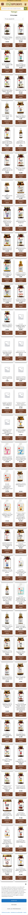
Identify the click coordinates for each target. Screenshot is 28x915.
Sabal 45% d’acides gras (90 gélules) (7, 353)
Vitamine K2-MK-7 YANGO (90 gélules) (20, 841)
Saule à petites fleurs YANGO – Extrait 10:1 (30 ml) (7, 679)
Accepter (14, 900)
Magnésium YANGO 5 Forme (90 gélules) (21, 116)
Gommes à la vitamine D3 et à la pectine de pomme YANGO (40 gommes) (7, 871)
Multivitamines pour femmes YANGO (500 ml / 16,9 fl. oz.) (7, 459)
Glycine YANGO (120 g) (7, 378)
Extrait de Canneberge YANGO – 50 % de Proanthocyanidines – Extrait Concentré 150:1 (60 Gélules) (21, 707)
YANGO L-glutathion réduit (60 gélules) (7, 404)
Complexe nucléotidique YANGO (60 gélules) (21, 545)
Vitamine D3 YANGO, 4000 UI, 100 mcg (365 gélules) (21, 870)
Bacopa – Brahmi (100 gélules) (7, 65)
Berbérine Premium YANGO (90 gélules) (7, 249)
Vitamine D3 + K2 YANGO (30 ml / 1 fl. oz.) (20, 143)
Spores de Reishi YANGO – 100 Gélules (21, 814)
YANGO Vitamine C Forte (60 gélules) (7, 300)
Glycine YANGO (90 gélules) (20, 678)
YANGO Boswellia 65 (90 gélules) (21, 222)
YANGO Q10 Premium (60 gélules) (21, 485)
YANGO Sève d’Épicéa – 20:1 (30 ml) (7, 627)
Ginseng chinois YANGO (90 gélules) (7, 735)
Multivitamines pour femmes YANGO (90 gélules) (7, 545)
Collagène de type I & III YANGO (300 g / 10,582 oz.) (21, 327)
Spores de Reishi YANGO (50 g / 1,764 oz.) (7, 815)
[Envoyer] (25, 8)
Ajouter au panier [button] (7, 45)
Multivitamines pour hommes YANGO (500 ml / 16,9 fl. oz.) (21, 459)
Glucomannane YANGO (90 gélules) (20, 196)
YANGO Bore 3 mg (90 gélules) (7, 571)
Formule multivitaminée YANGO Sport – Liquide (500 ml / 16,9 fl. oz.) (7, 487)
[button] (26, 884)
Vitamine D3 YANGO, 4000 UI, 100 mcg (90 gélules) (7, 143)
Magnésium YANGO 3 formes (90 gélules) (7, 326)
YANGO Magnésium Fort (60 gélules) (7, 274)
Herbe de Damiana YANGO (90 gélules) (20, 787)
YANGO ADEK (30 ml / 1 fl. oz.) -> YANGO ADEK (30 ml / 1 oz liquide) (7, 599)
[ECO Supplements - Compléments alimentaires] (14, 4)
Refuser (14, 904)
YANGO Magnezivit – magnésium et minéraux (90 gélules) (7, 432)
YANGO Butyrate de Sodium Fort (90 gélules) (7, 706)
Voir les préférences (14, 908)
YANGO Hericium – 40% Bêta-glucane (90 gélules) (7, 170)
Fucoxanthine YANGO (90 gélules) (7, 38)
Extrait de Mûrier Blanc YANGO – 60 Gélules (7, 91)
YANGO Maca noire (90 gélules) (21, 91)
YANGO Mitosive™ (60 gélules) (21, 353)
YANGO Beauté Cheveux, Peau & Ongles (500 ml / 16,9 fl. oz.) (7, 842)
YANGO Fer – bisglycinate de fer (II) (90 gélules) (21, 761)
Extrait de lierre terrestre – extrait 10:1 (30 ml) (21, 405)
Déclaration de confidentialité (17, 912)
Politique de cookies (6, 912)
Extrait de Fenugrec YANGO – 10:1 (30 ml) (21, 627)
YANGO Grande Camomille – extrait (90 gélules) (7, 788)
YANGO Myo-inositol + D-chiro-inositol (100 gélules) (21, 39)
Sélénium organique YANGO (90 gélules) (21, 65)
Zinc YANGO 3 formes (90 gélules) (7, 196)
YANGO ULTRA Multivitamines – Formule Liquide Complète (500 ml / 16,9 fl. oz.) (20, 517)
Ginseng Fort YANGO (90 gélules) (7, 760)
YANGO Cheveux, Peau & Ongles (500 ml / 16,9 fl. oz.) (7, 516)
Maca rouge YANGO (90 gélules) (20, 169)
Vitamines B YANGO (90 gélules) (20, 431)
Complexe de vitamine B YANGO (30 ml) (21, 274)
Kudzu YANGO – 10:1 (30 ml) (7, 116)
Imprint (24, 912)
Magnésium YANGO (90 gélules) (20, 652)
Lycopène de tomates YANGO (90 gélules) (21, 300)
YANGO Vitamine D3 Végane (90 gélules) (21, 378)
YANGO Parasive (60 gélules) (7, 652)
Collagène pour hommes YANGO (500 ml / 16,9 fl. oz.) (21, 572)
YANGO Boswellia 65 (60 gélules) (21, 249)
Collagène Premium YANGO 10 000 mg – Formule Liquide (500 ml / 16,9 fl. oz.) (21, 599)
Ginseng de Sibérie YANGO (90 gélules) (20, 735)
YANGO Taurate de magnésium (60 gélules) (7, 223)
